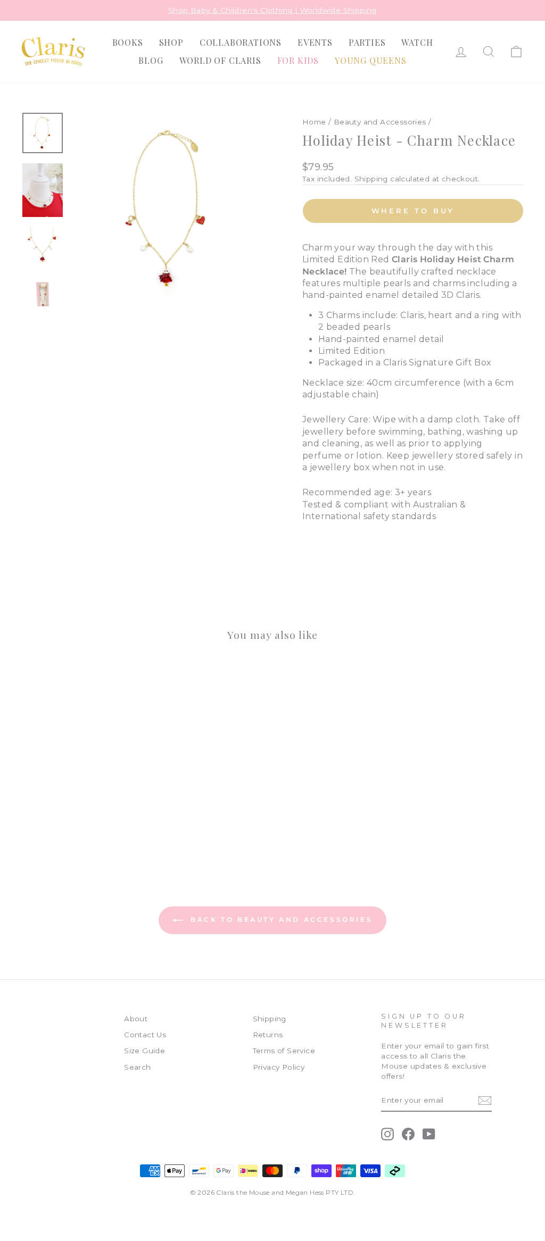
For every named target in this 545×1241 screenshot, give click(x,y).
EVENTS (315, 42)
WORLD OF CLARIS (220, 60)
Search (137, 1067)
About (135, 1018)
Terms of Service (284, 1050)
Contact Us (145, 1034)
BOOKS (127, 42)
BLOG (150, 60)
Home (314, 122)
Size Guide (144, 1050)
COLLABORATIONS (241, 42)
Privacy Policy (279, 1067)
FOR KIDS (298, 60)
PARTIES (367, 42)
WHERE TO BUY (413, 210)
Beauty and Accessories (380, 122)
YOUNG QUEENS (371, 60)
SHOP (171, 42)
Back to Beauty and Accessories (280, 919)
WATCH (417, 42)
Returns (268, 1034)
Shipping (371, 178)
